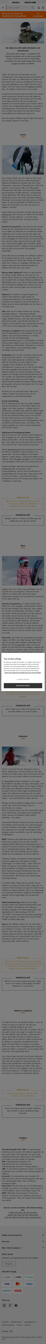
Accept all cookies (23, 685)
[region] (23, 672)
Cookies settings (23, 679)
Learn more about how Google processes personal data (22, 673)
